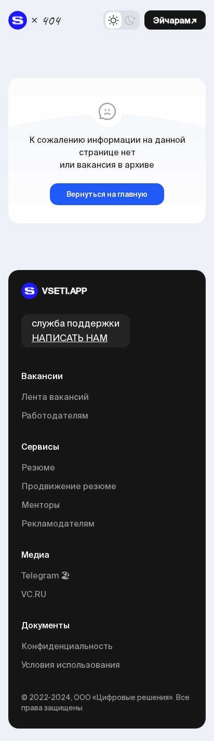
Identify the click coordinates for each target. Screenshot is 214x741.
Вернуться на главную (107, 194)
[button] (121, 20)
